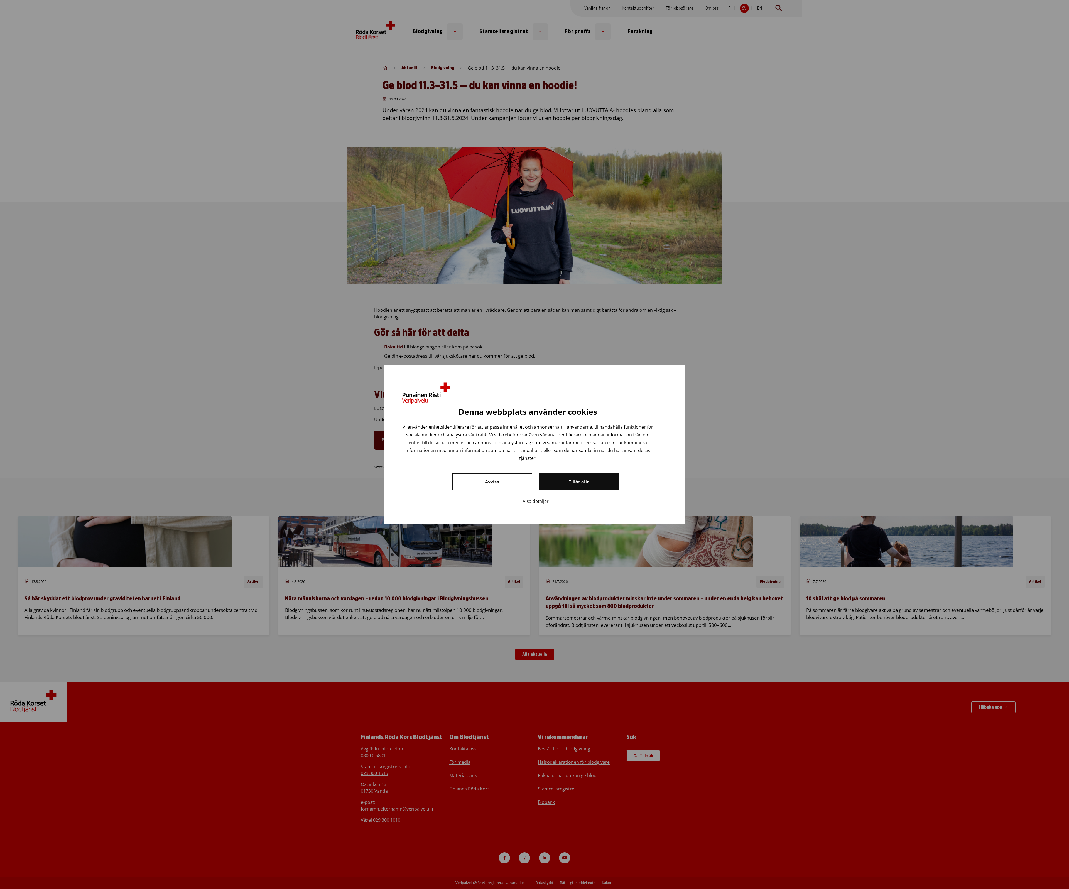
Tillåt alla (579, 482)
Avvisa (492, 482)
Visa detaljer (536, 501)
